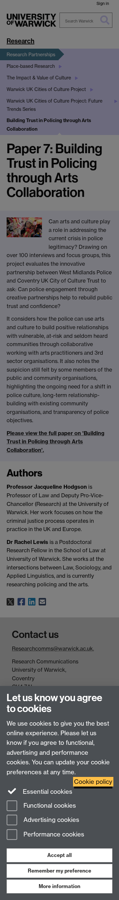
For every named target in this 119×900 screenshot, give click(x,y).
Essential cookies (46, 791)
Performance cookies (53, 834)
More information (59, 886)
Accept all (59, 855)
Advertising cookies (50, 820)
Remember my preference (59, 871)
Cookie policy (93, 782)
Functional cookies (49, 805)
